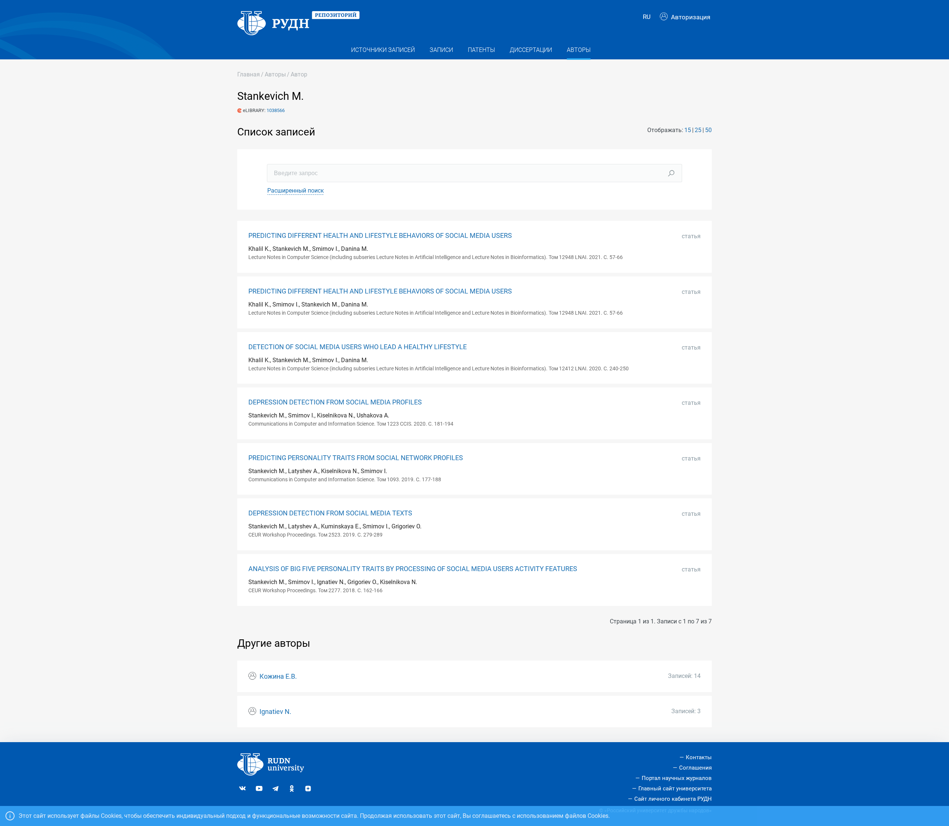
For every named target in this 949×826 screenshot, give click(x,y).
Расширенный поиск (295, 190)
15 (687, 130)
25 (698, 130)
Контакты (699, 757)
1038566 (276, 110)
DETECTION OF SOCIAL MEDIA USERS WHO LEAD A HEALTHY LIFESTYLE (357, 347)
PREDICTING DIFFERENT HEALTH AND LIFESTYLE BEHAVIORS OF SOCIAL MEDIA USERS (380, 235)
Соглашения (695, 767)
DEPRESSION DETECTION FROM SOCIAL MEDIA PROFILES (335, 402)
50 (708, 130)
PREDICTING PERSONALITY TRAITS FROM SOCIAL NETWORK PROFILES (355, 458)
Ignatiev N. (275, 711)
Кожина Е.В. (278, 676)
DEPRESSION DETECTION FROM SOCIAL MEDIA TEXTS (330, 513)
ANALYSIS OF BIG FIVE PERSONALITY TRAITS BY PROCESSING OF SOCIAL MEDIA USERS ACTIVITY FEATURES (412, 569)
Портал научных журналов (677, 778)
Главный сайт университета (675, 788)
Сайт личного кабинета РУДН (673, 799)
